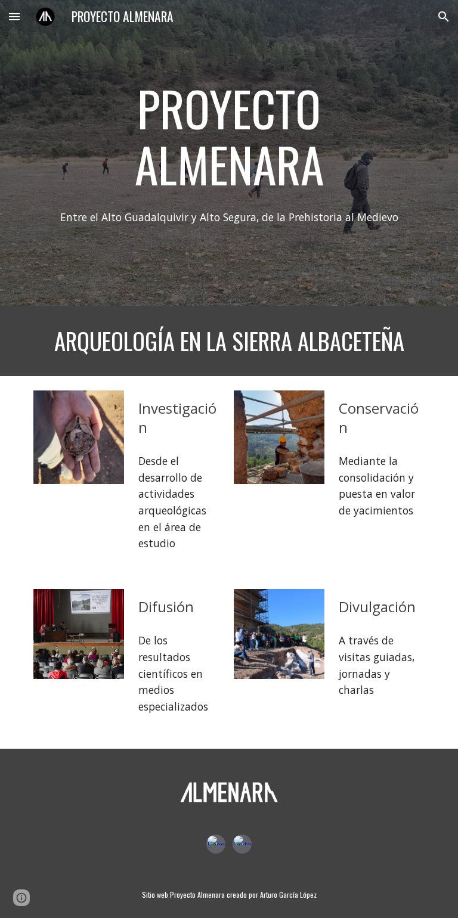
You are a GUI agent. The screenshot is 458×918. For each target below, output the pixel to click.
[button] (14, 16)
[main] (228, 136)
